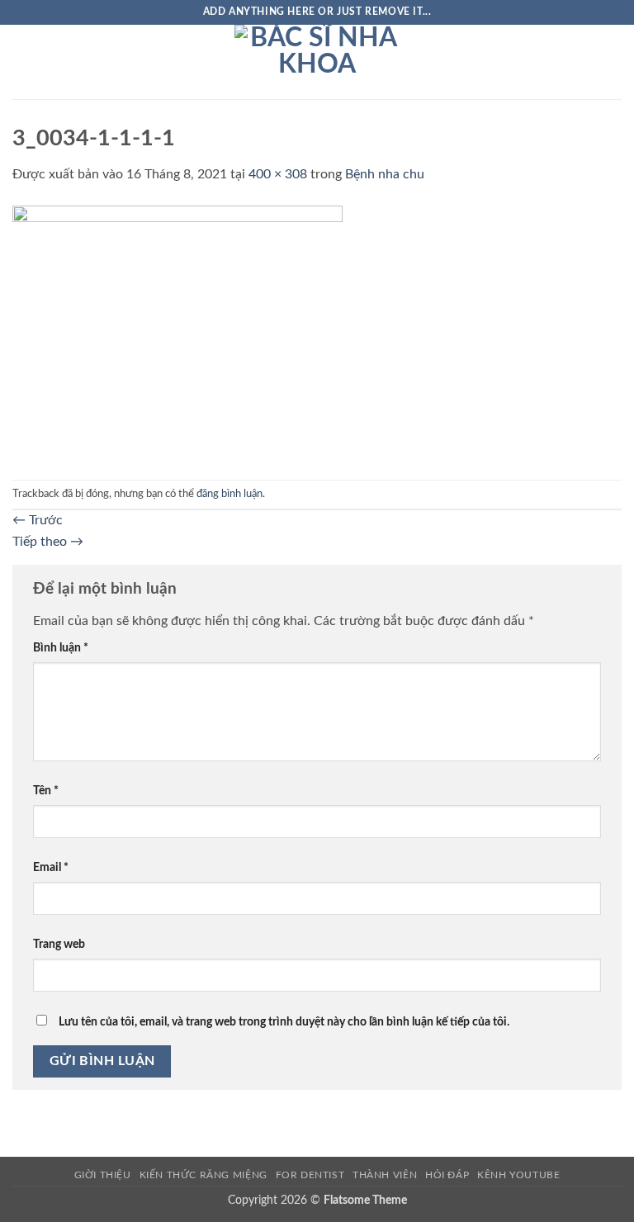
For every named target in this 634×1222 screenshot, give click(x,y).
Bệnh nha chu (384, 174)
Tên (46, 790)
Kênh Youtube (518, 1175)
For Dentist (310, 1175)
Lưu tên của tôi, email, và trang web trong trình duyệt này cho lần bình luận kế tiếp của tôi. (284, 1022)
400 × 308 (277, 174)
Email (51, 867)
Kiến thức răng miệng (203, 1175)
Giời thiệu (102, 1175)
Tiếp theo (47, 541)
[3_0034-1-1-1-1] (177, 332)
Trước (37, 520)
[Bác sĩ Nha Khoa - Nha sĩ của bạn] (317, 62)
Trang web (59, 944)
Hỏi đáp (447, 1175)
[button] (22, 61)
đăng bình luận (229, 494)
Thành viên (384, 1175)
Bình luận (60, 648)
